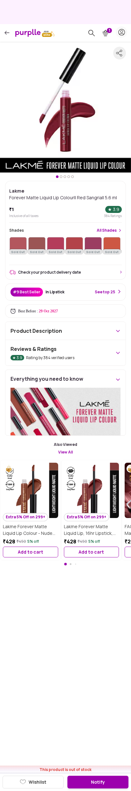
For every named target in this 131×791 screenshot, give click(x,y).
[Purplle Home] (28, 33)
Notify (98, 782)
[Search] (91, 33)
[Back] (7, 33)
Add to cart (30, 552)
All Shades (107, 230)
